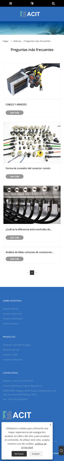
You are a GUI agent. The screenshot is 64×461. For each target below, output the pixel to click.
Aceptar (36, 453)
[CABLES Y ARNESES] (32, 80)
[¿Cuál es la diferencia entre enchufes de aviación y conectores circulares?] (32, 204)
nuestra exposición (12, 313)
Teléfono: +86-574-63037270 (18, 380)
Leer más (14, 112)
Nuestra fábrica (10, 308)
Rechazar (19, 453)
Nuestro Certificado (13, 318)
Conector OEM (10, 354)
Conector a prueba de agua (16, 344)
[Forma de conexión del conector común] (32, 142)
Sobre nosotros (10, 323)
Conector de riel (11, 349)
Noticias (17, 41)
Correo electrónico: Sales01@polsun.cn (23, 385)
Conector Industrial (12, 359)
